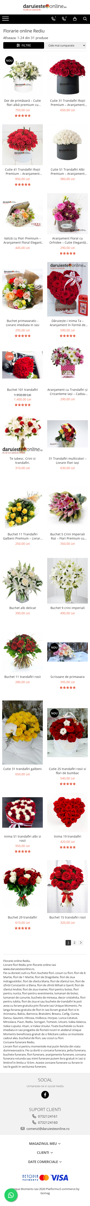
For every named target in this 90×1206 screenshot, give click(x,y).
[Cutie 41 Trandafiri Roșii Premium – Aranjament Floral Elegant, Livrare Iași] (22, 144)
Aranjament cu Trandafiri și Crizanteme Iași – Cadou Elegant (67, 392)
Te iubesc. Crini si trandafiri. (23, 460)
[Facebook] (45, 1095)
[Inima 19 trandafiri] (67, 812)
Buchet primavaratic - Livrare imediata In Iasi (22, 323)
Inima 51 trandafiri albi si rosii (22, 838)
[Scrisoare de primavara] (67, 652)
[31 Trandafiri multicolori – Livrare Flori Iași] (67, 433)
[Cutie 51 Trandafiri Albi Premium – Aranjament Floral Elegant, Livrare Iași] (67, 144)
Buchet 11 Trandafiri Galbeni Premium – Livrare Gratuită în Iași (22, 536)
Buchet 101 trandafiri (22, 390)
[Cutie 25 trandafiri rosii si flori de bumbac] (67, 732)
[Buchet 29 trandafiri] (22, 886)
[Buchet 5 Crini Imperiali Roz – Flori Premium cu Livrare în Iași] (67, 506)
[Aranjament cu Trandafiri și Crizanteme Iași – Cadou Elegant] (67, 365)
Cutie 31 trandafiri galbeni (22, 769)
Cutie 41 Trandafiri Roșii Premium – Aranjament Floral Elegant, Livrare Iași (22, 171)
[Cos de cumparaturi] (75, 18)
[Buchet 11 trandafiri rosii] (22, 652)
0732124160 (47, 1122)
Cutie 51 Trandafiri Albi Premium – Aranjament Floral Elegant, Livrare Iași (67, 171)
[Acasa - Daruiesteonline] (45, 7)
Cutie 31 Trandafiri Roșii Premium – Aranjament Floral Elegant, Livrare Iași (67, 102)
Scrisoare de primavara (67, 677)
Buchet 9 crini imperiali (67, 608)
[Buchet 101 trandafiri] (22, 365)
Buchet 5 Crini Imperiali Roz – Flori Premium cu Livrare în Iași (67, 536)
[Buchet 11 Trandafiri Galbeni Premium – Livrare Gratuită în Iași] (22, 506)
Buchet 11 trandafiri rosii (22, 677)
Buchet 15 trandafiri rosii (67, 917)
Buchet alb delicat (22, 608)
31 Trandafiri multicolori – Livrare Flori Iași (68, 460)
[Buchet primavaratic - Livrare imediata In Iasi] (22, 289)
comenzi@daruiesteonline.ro (47, 1128)
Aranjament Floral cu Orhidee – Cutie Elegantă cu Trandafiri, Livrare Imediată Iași (67, 240)
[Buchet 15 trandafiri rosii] (67, 886)
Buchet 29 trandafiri (22, 917)
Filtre (25, 45)
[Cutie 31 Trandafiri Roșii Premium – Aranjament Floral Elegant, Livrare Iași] (67, 75)
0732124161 (47, 1116)
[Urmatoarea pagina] (80, 942)
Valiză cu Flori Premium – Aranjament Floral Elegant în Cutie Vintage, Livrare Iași (22, 240)
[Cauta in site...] (85, 18)
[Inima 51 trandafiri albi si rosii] (22, 812)
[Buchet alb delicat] (22, 581)
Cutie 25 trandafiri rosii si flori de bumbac (67, 771)
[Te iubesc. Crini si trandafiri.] (22, 433)
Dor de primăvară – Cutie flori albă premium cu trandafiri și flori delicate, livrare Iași (22, 102)
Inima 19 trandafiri (67, 836)
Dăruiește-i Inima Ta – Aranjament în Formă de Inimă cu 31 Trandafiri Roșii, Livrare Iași (67, 323)
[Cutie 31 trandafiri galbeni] (22, 732)
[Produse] (6, 20)
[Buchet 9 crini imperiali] (67, 581)
